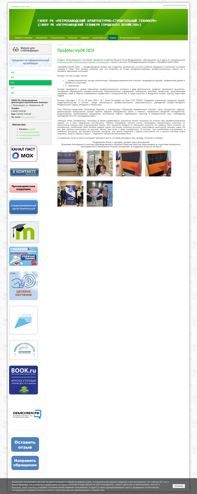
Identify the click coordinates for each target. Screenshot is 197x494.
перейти (31, 129)
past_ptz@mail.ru (28, 117)
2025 (12, 77)
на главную (15, 7)
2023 (12, 88)
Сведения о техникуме (23, 37)
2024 (12, 83)
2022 (12, 93)
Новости (113, 37)
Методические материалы (130, 37)
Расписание (72, 37)
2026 (12, 72)
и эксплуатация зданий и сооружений (91, 62)
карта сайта (25, 7)
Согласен (179, 486)
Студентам (85, 37)
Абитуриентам (41, 37)
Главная (60, 44)
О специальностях (58, 37)
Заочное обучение (99, 37)
